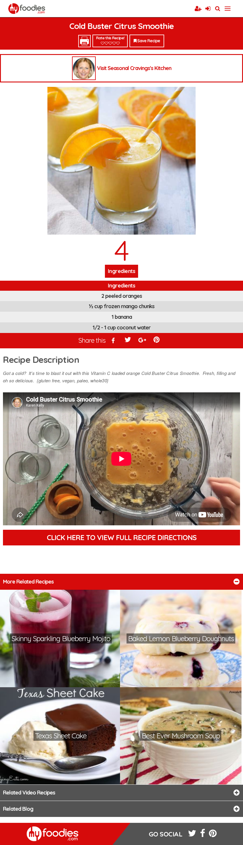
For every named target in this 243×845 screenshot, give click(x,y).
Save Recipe (148, 40)
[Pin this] (157, 341)
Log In (207, 9)
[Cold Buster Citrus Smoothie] (121, 161)
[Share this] (113, 341)
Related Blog (18, 808)
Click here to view (121, 537)
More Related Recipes (28, 581)
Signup (198, 9)
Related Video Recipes (29, 792)
